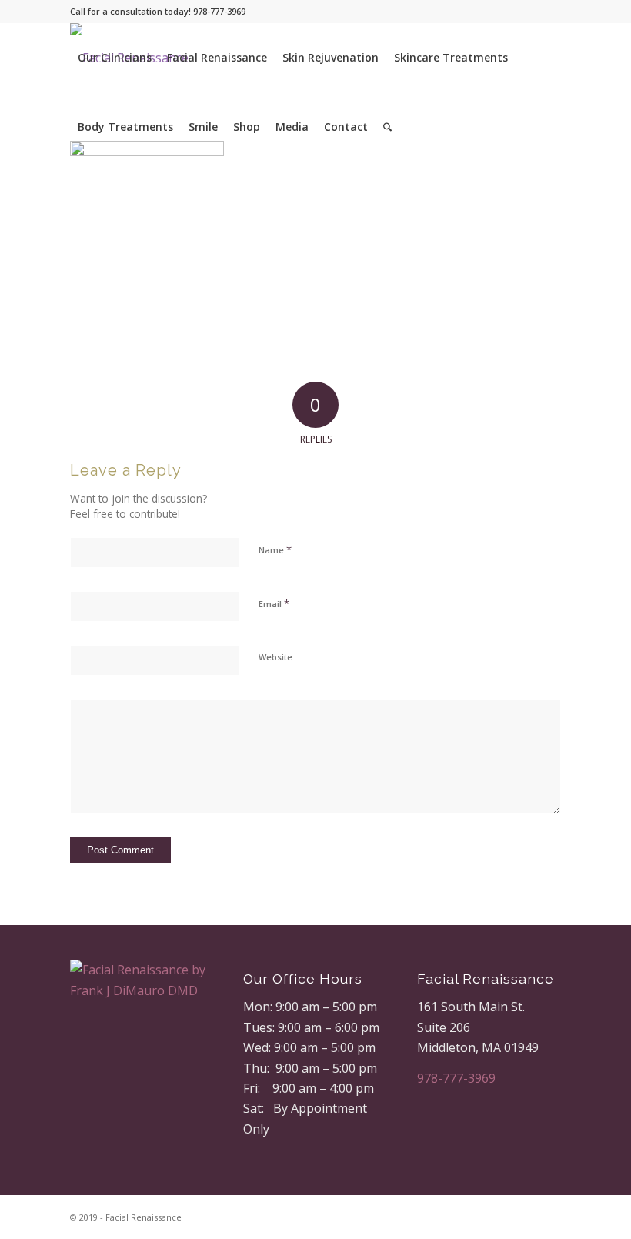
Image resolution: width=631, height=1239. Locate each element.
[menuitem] (114, 57)
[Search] (387, 127)
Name (275, 549)
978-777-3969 (456, 1078)
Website (275, 657)
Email (274, 603)
